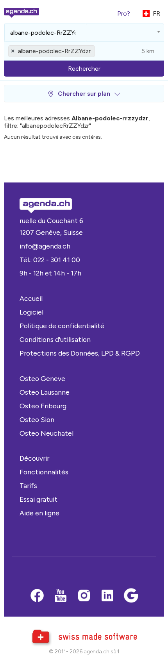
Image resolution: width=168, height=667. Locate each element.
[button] (84, 93)
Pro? (123, 13)
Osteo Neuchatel (46, 433)
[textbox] (45, 32)
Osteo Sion (37, 419)
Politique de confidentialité (62, 326)
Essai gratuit (38, 499)
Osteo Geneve (42, 378)
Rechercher (84, 68)
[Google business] (131, 596)
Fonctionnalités (44, 472)
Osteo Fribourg (43, 406)
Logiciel (31, 312)
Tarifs (28, 485)
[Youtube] (60, 596)
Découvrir (34, 458)
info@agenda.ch (45, 246)
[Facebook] (37, 596)
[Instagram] (84, 596)
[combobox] (84, 32)
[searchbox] (45, 32)
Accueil (31, 298)
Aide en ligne (39, 513)
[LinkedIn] (107, 596)
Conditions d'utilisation (55, 339)
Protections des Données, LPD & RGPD (80, 353)
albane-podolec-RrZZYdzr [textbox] (54, 51)
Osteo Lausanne (45, 392)
